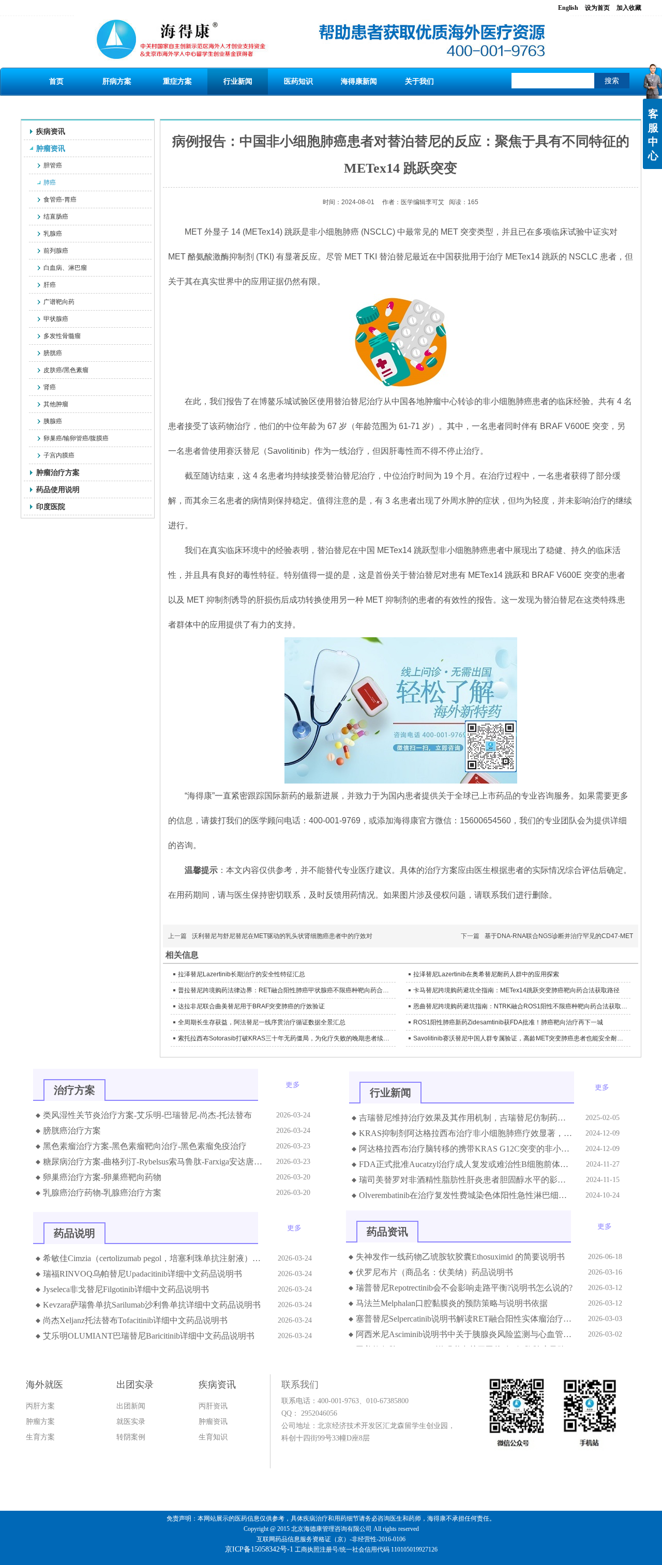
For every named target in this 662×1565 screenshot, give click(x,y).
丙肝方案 (40, 1406)
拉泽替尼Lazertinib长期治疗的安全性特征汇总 (241, 974)
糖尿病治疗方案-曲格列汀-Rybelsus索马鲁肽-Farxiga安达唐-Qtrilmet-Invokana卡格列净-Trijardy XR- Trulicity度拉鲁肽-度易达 (153, 1161)
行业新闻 (390, 1092)
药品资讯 (387, 1231)
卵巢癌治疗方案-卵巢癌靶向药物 (102, 1177)
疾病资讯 (217, 1384)
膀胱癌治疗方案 (72, 1130)
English (568, 7)
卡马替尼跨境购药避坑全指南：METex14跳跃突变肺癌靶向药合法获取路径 (516, 990)
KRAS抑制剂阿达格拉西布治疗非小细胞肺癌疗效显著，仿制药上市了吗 (466, 1133)
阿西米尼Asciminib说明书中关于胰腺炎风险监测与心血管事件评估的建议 (466, 1334)
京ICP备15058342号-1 (259, 1549)
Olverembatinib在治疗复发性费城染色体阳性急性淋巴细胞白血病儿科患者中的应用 (466, 1195)
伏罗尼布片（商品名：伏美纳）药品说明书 (434, 1272)
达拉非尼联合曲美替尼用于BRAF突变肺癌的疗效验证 (251, 1006)
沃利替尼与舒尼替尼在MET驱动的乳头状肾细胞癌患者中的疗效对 (282, 936)
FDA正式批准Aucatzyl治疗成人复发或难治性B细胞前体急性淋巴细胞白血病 (466, 1164)
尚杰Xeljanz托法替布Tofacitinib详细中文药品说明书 (135, 1320)
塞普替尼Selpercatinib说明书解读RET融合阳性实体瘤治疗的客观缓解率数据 (466, 1318)
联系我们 (300, 1384)
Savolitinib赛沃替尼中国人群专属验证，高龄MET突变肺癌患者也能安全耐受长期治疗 (520, 1038)
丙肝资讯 (213, 1406)
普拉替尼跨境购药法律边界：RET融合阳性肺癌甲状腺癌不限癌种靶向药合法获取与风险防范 (285, 990)
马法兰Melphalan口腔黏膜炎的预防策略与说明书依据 (452, 1303)
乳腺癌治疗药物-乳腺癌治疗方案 (102, 1192)
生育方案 (40, 1437)
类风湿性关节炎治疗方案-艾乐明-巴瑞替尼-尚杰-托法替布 (147, 1115)
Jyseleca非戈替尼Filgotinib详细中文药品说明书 (126, 1289)
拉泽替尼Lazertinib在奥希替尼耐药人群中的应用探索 (486, 974)
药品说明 (74, 1233)
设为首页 (597, 7)
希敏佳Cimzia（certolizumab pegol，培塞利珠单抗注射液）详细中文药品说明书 (154, 1258)
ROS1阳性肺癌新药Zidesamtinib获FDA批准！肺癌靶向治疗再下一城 (508, 1022)
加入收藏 (628, 7)
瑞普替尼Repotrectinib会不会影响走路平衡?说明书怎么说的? (464, 1287)
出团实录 (135, 1384)
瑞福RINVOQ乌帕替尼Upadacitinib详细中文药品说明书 (142, 1273)
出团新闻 (130, 1406)
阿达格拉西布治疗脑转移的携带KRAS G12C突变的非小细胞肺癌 (466, 1148)
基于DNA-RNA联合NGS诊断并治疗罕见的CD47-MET (559, 936)
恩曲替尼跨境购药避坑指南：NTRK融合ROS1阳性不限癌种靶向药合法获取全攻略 (520, 1006)
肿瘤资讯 (213, 1421)
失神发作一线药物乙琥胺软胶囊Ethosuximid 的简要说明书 (460, 1256)
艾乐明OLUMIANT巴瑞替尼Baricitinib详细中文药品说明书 (148, 1335)
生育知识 (213, 1437)
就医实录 (130, 1421)
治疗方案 (74, 1090)
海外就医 (44, 1384)
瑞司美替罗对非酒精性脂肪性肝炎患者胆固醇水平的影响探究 (466, 1179)
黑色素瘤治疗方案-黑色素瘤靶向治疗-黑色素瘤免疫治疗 (145, 1146)
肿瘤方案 (40, 1421)
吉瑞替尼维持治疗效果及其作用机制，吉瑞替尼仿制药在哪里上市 (466, 1117)
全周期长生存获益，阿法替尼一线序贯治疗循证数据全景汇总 (261, 1022)
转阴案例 (130, 1437)
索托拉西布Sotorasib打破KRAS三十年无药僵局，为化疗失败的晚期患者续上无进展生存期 (285, 1038)
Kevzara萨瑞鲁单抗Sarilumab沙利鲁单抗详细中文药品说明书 (152, 1304)
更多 (292, 1085)
